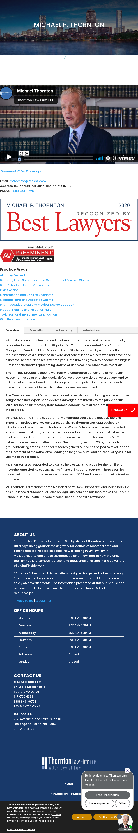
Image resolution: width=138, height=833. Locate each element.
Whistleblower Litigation (17, 319)
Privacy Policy (23, 601)
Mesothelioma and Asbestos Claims (26, 300)
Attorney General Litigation (19, 275)
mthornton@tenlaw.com (28, 181)
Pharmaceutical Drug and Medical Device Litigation (37, 305)
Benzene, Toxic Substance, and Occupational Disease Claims (44, 280)
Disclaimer (43, 601)
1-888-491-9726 (22, 191)
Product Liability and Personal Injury (25, 310)
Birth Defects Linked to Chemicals (24, 285)
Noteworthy (63, 330)
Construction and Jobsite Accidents (26, 295)
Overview (12, 330)
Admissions (91, 330)
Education (37, 330)
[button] (123, 410)
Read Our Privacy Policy (21, 829)
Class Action (9, 290)
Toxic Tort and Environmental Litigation (28, 314)
